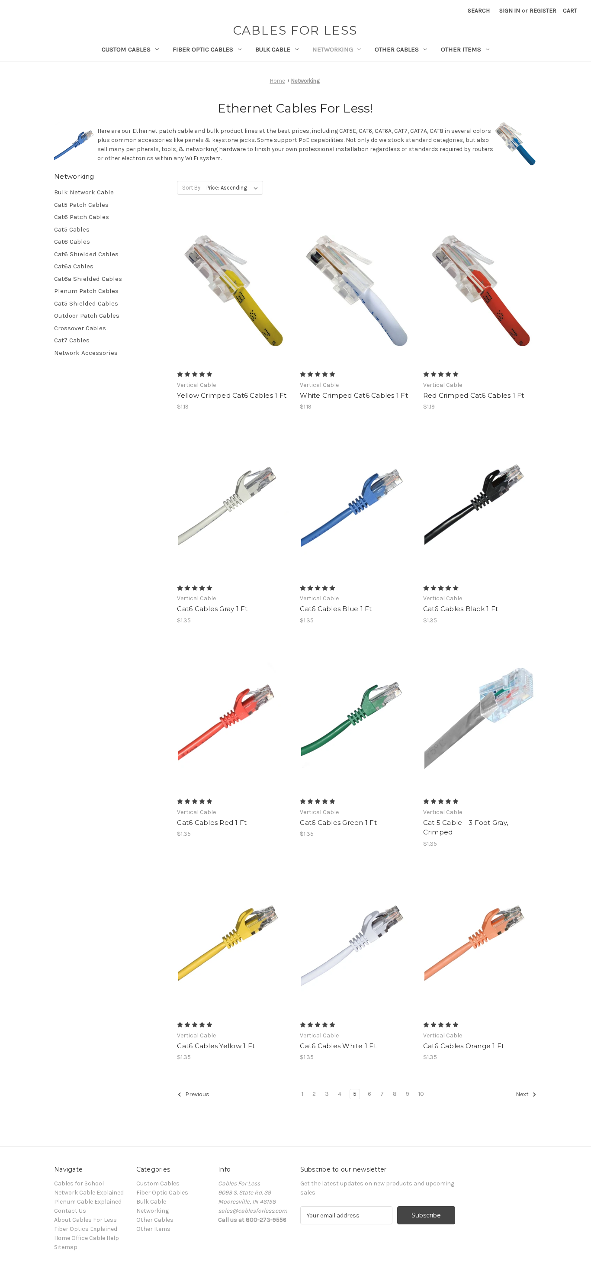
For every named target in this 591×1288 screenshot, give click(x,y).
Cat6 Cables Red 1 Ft (212, 822)
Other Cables (397, 49)
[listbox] (234, 187)
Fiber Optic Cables (203, 49)
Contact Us (70, 1210)
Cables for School (79, 1183)
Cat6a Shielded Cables (88, 279)
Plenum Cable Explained (88, 1201)
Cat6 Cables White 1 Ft (338, 1046)
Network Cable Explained (89, 1192)
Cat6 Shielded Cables (86, 254)
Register (543, 10)
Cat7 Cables (72, 340)
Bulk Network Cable (84, 192)
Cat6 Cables (72, 241)
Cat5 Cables (72, 229)
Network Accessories (86, 353)
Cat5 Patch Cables (81, 205)
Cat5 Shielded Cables (86, 303)
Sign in (509, 10)
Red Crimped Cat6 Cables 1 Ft (473, 395)
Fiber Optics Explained (85, 1229)
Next (523, 1094)
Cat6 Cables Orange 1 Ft (463, 1046)
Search (479, 10)
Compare (231, 290)
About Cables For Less (85, 1220)
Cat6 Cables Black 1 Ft (460, 609)
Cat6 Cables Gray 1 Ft (212, 609)
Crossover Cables (80, 328)
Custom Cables (126, 49)
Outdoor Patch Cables (86, 315)
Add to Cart (234, 306)
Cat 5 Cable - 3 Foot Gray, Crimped (465, 827)
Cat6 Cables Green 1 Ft (338, 822)
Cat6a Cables (73, 266)
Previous (196, 1094)
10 (421, 1094)
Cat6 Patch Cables (81, 217)
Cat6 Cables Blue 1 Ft (336, 609)
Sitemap (65, 1247)
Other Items (461, 49)
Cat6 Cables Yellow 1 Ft (216, 1046)
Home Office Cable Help (86, 1238)
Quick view (232, 275)
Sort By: (192, 187)
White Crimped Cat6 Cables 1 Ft (354, 395)
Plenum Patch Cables (86, 291)
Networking (332, 49)
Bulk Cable (272, 49)
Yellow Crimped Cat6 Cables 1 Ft (231, 395)
